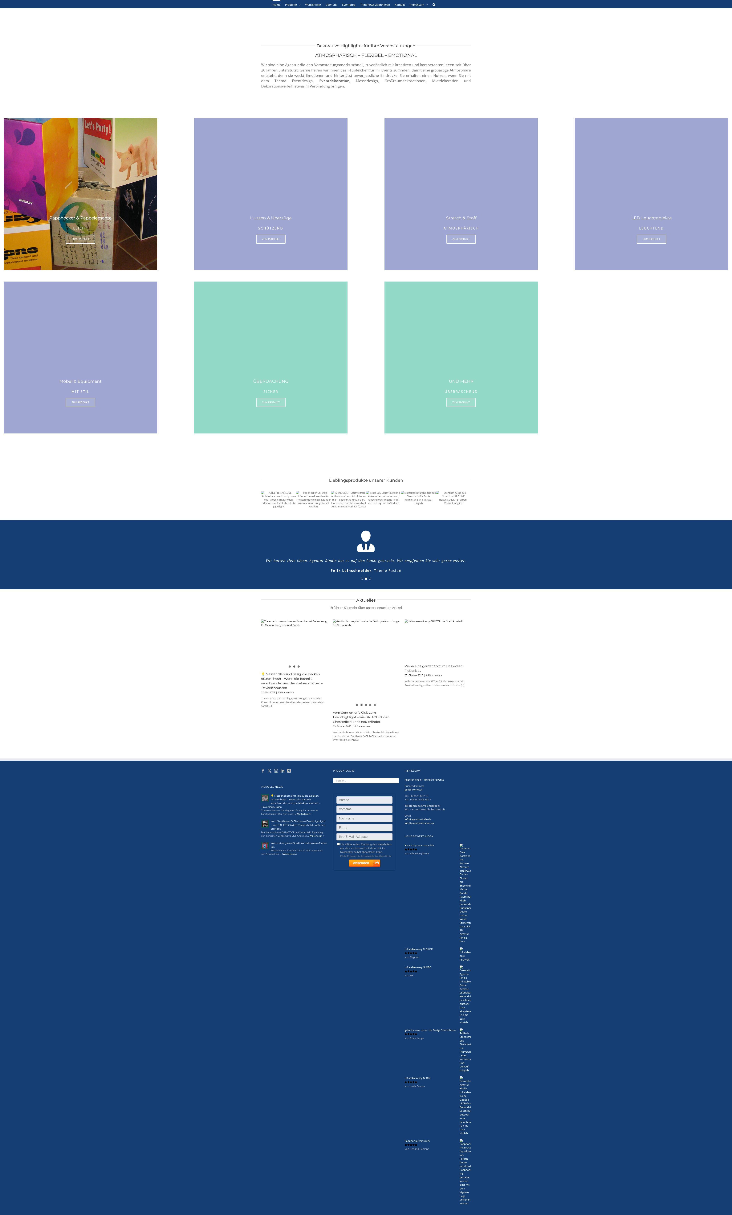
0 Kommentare (286, 698)
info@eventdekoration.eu (419, 829)
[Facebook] (263, 776)
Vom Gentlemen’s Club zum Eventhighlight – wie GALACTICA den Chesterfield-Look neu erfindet (361, 723)
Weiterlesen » (304, 819)
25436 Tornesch (413, 795)
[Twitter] (269, 776)
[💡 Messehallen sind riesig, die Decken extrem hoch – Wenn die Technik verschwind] (294, 647)
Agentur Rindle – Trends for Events (424, 785)
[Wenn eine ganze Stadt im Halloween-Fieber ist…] (438, 646)
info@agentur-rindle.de (418, 825)
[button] (434, 4)
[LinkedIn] (282, 776)
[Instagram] (276, 776)
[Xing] (289, 776)
